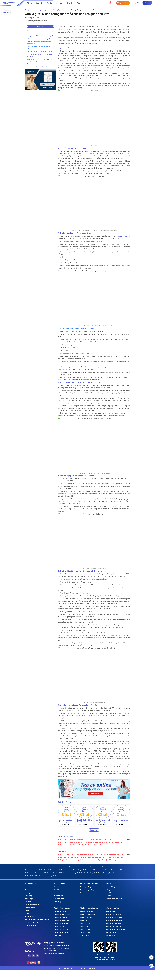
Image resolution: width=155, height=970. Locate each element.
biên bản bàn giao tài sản (113, 842)
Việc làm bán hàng (86, 926)
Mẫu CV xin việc (59, 890)
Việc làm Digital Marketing (114, 917)
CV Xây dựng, (97, 870)
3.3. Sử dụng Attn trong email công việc (40, 51)
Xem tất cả (57, 935)
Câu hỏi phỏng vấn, (31, 870)
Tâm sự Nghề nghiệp (81, 854)
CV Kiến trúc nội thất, (51, 873)
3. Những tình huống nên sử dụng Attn (39, 39)
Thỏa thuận (29, 899)
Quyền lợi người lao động (69, 860)
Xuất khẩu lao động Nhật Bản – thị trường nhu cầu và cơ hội (84, 821)
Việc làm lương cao (86, 929)
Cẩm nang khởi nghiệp (68, 857)
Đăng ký (147, 3)
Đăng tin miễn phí (123, 3)
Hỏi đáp (27, 893)
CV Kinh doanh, (52, 870)
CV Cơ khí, (106, 870)
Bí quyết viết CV (66, 854)
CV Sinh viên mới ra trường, (34, 873)
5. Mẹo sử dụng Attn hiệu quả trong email (40, 59)
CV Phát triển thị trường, (85, 873)
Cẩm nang (58, 3)
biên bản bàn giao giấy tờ (69, 845)
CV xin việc (39, 3)
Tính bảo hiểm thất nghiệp (114, 899)
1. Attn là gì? (31, 30)
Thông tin (28, 890)
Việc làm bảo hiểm (86, 917)
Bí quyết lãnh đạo (110, 860)
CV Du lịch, (97, 873)
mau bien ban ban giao (103, 839)
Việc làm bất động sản (87, 914)
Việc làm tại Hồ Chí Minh (62, 914)
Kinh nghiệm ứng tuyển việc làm (90, 857)
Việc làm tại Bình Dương (61, 923)
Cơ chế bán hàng (30, 925)
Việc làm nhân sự (85, 923)
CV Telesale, (116, 873)
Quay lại (6, 12)
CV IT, (60, 870)
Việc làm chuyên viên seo (114, 920)
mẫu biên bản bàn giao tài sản (92, 845)
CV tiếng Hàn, (60, 867)
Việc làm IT (83, 920)
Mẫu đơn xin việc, (81, 867)
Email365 (109, 893)
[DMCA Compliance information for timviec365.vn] (39, 962)
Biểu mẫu (83, 893)
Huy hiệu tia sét (30, 916)
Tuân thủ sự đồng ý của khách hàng (37, 919)
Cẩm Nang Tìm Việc (99, 854)
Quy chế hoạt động (31, 922)
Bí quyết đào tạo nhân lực (91, 860)
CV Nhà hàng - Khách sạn (52, 876)
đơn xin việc (122, 236)
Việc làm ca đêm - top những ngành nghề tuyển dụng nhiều (66, 821)
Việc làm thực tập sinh (113, 926)
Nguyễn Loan (34, 18)
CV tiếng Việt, (49, 867)
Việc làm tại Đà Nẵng (61, 917)
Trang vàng (57, 902)
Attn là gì (93, 29)
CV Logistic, (38, 876)
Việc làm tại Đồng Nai (61, 929)
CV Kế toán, (42, 870)
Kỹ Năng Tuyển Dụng (116, 854)
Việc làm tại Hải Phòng (61, 920)
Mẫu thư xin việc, (94, 867)
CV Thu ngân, (106, 873)
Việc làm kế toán (85, 932)
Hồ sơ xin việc (58, 896)
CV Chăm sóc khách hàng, (67, 873)
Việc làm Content (111, 932)
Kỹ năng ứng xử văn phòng (114, 857)
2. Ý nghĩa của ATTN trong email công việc (40, 36)
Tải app (108, 896)
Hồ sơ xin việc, (29, 867)
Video (27, 910)
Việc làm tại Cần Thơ (60, 926)
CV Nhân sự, (67, 870)
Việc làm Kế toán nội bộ (114, 914)
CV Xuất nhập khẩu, (117, 870)
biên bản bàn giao (66, 839)
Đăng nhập (136, 3)
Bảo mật (28, 902)
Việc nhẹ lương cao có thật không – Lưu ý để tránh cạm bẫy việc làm (121, 821)
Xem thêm (93, 830)
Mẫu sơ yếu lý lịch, (106, 867)
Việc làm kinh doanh (86, 911)
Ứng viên (49, 3)
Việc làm (30, 3)
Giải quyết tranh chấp (32, 904)
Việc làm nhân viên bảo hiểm (115, 929)
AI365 (27, 913)
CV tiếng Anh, (39, 867)
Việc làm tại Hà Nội (60, 911)
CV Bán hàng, (76, 870)
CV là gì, (116, 867)
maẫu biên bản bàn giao (84, 839)
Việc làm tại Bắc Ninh (61, 932)
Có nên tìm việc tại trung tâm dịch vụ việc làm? (103, 821)
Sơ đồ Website (30, 907)
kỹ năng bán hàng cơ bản (92, 842)
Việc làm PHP (110, 911)
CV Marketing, (86, 870)
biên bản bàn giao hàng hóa (70, 842)
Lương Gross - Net (112, 890)
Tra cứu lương (110, 887)
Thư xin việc (58, 893)
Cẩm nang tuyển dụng (87, 890)
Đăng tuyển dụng (85, 887)
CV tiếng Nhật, (70, 867)
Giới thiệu (28, 887)
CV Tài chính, (29, 876)
